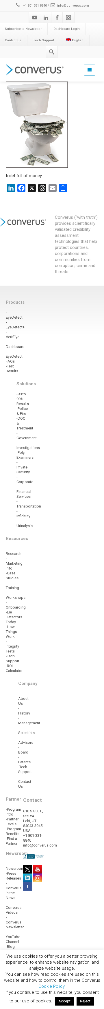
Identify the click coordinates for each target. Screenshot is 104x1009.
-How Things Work (11, 632)
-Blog (10, 946)
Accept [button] (64, 1001)
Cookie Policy (51, 986)
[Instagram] (68, 17)
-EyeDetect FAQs (14, 356)
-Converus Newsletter (15, 922)
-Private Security (23, 467)
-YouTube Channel (13, 937)
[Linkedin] (46, 17)
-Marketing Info (14, 563)
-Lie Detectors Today (14, 617)
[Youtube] (34, 17)
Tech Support (43, 40)
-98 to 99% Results (22, 399)
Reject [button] (85, 1001)
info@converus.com (73, 5)
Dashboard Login (66, 29)
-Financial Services (23, 492)
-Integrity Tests (12, 646)
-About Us (23, 699)
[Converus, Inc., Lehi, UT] (33, 856)
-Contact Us (24, 781)
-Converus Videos (13, 907)
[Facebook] (57, 17)
